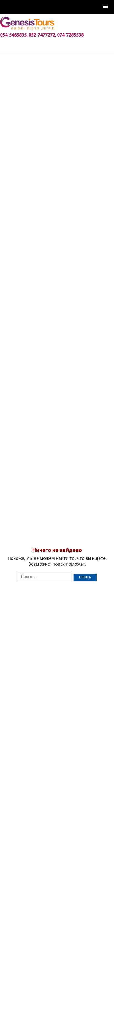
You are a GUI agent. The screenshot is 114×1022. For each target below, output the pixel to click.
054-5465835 (13, 34)
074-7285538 (70, 34)
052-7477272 (41, 34)
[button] (105, 7)
